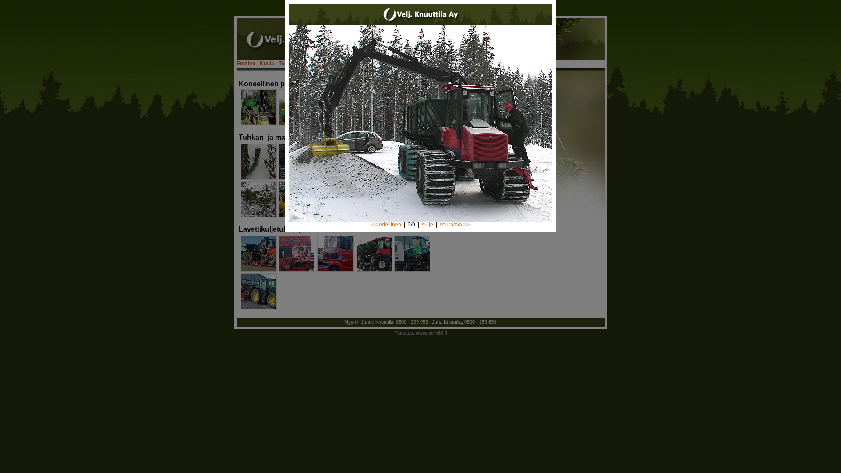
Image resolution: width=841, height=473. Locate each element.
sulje (427, 225)
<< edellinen (386, 225)
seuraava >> (455, 225)
